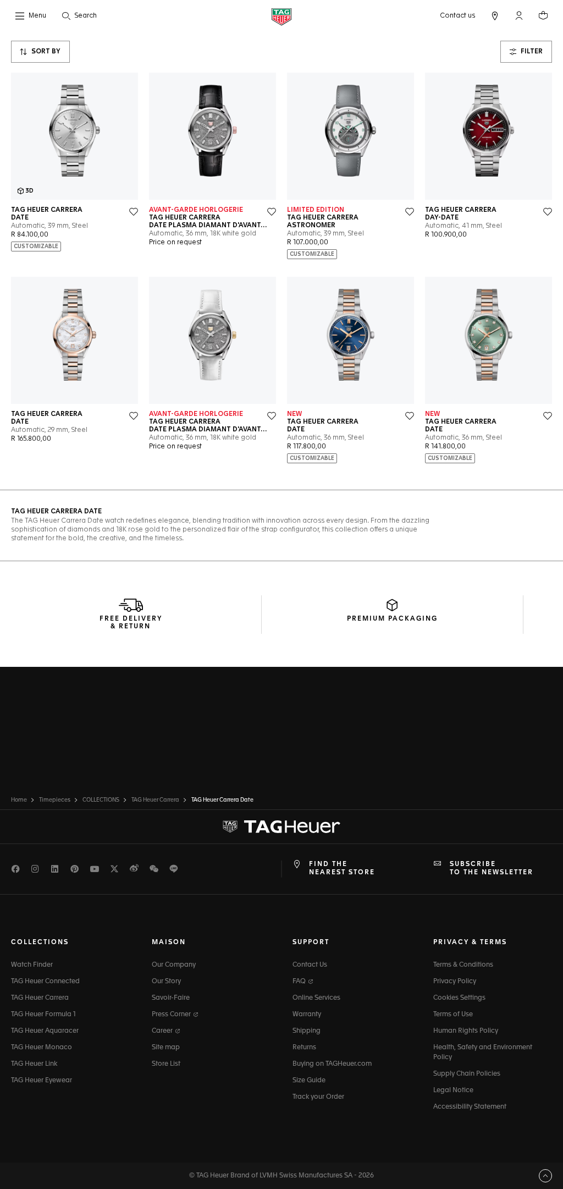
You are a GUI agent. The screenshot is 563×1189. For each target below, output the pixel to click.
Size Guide (308, 1080)
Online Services (316, 998)
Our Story (166, 981)
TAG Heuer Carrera (40, 998)
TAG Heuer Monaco (41, 1047)
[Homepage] (281, 16)
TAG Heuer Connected (45, 981)
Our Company (174, 965)
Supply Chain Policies (466, 1074)
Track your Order (318, 1097)
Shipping (306, 1031)
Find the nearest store (342, 868)
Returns (304, 1047)
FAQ (299, 981)
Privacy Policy (454, 981)
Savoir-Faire (171, 998)
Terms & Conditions (463, 965)
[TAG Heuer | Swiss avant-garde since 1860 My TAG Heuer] (281, 827)
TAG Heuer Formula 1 (43, 1014)
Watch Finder (32, 965)
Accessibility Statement (469, 1107)
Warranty (306, 1014)
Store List (166, 1064)
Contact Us (309, 965)
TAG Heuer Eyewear (41, 1080)
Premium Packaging (392, 619)
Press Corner (172, 1014)
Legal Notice (453, 1090)
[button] (519, 15)
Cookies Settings (459, 998)
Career (163, 1031)
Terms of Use (453, 1014)
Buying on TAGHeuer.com (332, 1064)
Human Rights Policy (465, 1031)
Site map (166, 1047)
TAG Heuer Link (34, 1064)
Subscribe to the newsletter (491, 868)
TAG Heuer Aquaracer (45, 1031)
